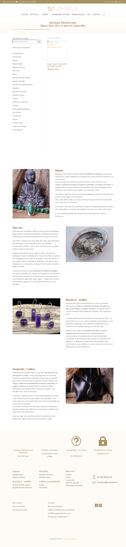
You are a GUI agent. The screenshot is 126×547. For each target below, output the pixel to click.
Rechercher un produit (21, 38)
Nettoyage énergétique (74, 485)
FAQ (88, 15)
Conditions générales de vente (59, 513)
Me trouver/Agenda (55, 506)
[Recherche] (39, 42)
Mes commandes (19, 506)
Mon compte (109, 2)
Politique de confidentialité (58, 517)
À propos (51, 503)
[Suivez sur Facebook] (96, 505)
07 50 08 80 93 (104, 477)
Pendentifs (43, 487)
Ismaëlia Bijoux (78, 15)
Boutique (34, 15)
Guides (45, 15)
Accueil (24, 15)
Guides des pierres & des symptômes (61, 510)
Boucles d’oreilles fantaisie (22, 487)
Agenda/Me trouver (61, 15)
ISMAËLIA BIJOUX (70, 539)
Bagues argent (18, 475)
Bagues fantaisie (19, 477)
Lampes (69, 475)
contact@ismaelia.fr (107, 482)
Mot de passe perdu (20, 510)
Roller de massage (72, 483)
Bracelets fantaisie (46, 475)
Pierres (68, 477)
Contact (96, 15)
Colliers (41, 485)
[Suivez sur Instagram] (100, 505)
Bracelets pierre (45, 477)
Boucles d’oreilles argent (21, 485)
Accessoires (70, 480)
